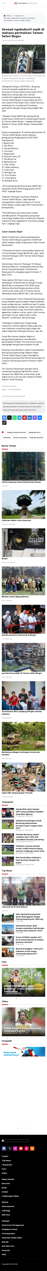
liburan (6, 438)
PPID (4, 1254)
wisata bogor (20, 438)
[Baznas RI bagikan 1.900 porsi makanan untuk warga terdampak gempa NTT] (8, 952)
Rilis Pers (6, 1215)
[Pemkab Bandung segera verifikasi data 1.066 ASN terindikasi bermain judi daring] (8, 838)
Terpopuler (7, 802)
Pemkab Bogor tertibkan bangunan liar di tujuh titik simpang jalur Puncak (22, 791)
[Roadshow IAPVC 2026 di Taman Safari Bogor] (23, 542)
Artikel (5, 1192)
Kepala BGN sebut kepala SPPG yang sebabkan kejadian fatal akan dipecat (30, 811)
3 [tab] (23, 998)
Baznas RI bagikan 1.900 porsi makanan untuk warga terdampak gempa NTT (29, 951)
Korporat (6, 1250)
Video (5, 1001)
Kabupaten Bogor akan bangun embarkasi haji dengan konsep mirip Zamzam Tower (30, 928)
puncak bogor (36, 438)
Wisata (5, 1202)
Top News (7, 871)
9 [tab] (36, 1038)
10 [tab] (40, 1038)
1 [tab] (16, 998)
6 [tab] (25, 1038)
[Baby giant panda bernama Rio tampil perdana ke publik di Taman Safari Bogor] (23, 657)
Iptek (4, 1188)
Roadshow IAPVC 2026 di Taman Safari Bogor (21, 557)
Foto (4, 962)
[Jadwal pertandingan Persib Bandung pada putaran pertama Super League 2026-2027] (8, 824)
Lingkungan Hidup (10, 1196)
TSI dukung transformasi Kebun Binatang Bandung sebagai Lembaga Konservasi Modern (22, 752)
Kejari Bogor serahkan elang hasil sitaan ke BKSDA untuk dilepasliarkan (23, 595)
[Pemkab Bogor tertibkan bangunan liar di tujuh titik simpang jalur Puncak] (23, 777)
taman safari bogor (16, 432)
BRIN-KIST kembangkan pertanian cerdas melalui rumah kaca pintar (23, 988)
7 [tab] (29, 1038)
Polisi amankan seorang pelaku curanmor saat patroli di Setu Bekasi (22, 905)
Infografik (7, 1041)
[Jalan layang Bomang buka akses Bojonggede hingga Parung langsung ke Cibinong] (8, 918)
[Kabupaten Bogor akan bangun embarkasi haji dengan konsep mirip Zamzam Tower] (8, 929)
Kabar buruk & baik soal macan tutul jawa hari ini (22, 1029)
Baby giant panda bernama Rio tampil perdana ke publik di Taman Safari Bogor (22, 671)
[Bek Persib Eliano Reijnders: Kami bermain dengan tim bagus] (8, 861)
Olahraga (6, 1211)
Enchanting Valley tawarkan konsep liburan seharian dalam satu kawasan (23, 519)
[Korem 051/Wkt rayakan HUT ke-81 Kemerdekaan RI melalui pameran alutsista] (8, 941)
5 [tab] (31, 998)
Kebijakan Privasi (9, 1229)
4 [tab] (27, 998)
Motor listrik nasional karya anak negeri (20, 1119)
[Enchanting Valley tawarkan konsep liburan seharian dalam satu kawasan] (23, 504)
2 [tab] (20, 998)
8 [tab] (32, 1038)
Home (9, 16)
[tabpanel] (23, 982)
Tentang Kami (8, 1233)
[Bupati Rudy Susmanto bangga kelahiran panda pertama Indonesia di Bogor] (23, 619)
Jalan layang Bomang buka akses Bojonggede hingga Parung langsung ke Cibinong (29, 916)
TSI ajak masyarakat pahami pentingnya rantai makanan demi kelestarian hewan (21, 480)
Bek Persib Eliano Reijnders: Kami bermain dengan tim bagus (28, 860)
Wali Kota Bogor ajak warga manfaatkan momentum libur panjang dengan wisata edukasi (22, 711)
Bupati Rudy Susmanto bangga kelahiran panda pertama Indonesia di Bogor (22, 633)
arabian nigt (35, 432)
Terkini (5, 1156)
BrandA (5, 1242)
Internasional (8, 1206)
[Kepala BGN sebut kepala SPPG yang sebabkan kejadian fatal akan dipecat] (8, 812)
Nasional (18, 16)
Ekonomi (6, 1183)
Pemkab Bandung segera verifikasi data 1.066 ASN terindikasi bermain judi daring (30, 837)
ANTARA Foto (8, 1246)
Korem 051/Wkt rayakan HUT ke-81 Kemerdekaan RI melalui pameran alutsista (29, 939)
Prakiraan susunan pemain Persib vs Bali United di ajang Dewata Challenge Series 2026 (30, 848)
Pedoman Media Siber (12, 1238)
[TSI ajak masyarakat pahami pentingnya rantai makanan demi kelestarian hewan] (23, 466)
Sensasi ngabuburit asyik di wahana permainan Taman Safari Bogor (19, 19)
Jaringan (6, 1221)
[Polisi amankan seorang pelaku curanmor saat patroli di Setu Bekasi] (23, 891)
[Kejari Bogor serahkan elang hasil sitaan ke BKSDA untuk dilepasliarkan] (23, 581)
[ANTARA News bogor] (26, 3)
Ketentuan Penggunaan (13, 1225)
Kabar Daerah (8, 1179)
